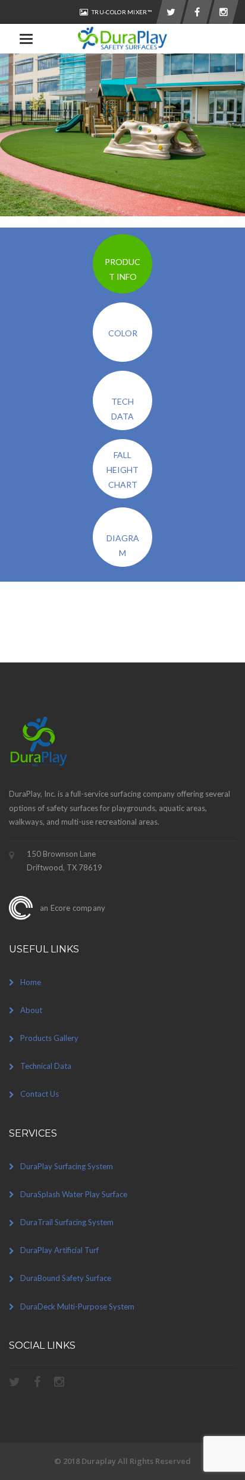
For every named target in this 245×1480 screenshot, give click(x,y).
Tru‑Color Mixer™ (122, 11)
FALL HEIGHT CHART (122, 470)
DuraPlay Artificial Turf (59, 1250)
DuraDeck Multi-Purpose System (77, 1306)
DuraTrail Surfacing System (67, 1222)
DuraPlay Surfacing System (66, 1166)
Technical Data (45, 1066)
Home (30, 982)
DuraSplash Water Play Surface (73, 1194)
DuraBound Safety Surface (65, 1278)
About (31, 1010)
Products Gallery (49, 1038)
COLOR (122, 333)
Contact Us (39, 1094)
